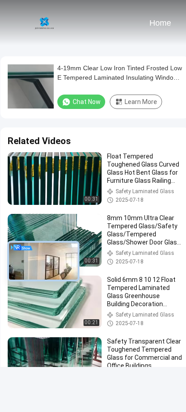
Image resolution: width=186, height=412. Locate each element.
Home (160, 22)
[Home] (44, 22)
